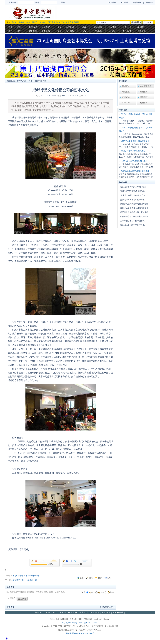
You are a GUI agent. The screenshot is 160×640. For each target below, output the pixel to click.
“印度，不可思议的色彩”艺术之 (133, 191)
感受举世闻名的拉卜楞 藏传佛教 (134, 212)
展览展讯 (126, 92)
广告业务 (50, 612)
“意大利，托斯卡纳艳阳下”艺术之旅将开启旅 (135, 116)
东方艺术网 (21, 81)
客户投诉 (83, 612)
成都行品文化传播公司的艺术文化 (135, 141)
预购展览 (144, 92)
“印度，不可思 (32, 22)
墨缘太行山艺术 (58, 22)
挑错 (91, 578)
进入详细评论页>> (107, 607)
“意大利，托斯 (45, 22)
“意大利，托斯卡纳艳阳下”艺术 (133, 195)
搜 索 (147, 22)
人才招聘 (61, 612)
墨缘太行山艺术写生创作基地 (133, 151)
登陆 (63, 2)
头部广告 (126, 103)
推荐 (100, 578)
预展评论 (126, 86)
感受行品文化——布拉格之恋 (24, 580)
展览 (30, 81)
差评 (112, 592)
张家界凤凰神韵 (72, 22)
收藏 (81, 578)
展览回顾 (144, 97)
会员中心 (137, 2)
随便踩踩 (149, 2)
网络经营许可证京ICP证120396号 (80, 633)
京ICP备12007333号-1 (88, 623)
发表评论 (22, 599)
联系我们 (72, 612)
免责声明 (106, 612)
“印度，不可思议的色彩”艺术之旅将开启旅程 (135, 129)
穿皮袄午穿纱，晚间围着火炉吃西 (134, 216)
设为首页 (112, 2)
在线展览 (126, 97)
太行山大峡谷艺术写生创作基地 (25, 576)
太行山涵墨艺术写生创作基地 (132, 225)
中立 (93, 592)
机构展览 (144, 103)
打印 (109, 578)
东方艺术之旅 (40, 81)
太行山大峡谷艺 (18, 22)
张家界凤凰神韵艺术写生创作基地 (135, 171)
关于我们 (39, 612)
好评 (102, 592)
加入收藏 (124, 2)
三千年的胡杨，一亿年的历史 (132, 221)
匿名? (12, 598)
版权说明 (94, 612)
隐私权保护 (118, 612)
